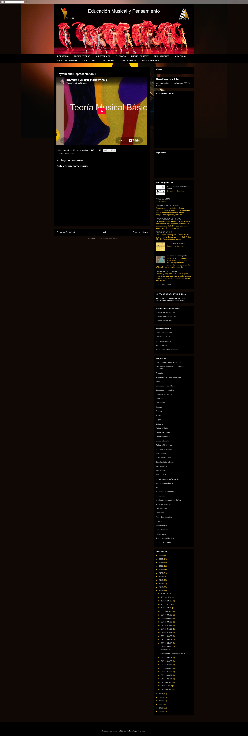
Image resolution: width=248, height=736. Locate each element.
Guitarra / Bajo (162, 428)
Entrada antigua (140, 232)
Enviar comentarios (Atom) (108, 239)
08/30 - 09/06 (166, 615)
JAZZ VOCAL (161, 475)
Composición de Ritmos (165, 386)
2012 (161, 701)
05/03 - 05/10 (166, 646)
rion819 (120, 731)
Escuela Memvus (163, 337)
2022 (161, 566)
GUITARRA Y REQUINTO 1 (167, 271)
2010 (161, 708)
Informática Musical (164, 449)
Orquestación (161, 509)
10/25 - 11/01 (166, 597)
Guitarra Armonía (163, 437)
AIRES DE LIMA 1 (163, 199)
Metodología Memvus (165, 492)
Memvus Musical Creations (167, 350)
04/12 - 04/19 (166, 665)
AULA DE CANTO (89, 61)
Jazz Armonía (161, 466)
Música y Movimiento (164, 504)
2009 (161, 711)
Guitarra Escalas (162, 441)
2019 (161, 577)
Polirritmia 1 (165, 650)
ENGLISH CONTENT (140, 56)
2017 (161, 584)
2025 (161, 555)
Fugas (158, 420)
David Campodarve (164, 332)
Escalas (159, 407)
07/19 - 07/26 (166, 625)
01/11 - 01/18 (166, 686)
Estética (159, 411)
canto (158, 382)
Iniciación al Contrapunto (177, 256)
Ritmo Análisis (161, 525)
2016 (161, 587)
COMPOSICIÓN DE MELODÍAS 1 (169, 206)
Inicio (104, 232)
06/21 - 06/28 (166, 636)
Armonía (159, 373)
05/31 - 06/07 (166, 640)
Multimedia (160, 496)
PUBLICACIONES (161, 56)
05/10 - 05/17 (166, 643)
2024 (161, 559)
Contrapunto (161, 398)
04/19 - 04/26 (166, 661)
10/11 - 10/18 (166, 604)
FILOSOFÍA (121, 56)
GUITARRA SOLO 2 (164, 232)
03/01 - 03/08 (166, 672)
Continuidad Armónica (176, 243)
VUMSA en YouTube (164, 321)
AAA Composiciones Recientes (168, 362)
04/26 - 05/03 (166, 658)
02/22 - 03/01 (166, 675)
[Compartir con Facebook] (112, 150)
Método (159, 487)
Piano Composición (164, 517)
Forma (158, 415)
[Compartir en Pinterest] (114, 150)
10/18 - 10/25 (166, 601)
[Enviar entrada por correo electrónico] (100, 150)
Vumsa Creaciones (163, 542)
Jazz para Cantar (164, 284)
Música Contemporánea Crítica (168, 500)
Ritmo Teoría (69, 154)
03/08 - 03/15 (166, 668)
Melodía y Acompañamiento (167, 479)
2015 (161, 591)
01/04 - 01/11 (166, 689)
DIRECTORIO (63, 56)
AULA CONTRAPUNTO (67, 61)
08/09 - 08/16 (166, 618)
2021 (161, 569)
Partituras (160, 513)
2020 (161, 573)
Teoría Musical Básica (165, 538)
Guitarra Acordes (163, 432)
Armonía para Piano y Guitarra (168, 377)
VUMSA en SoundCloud (165, 312)
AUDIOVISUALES (103, 56)
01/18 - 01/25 (166, 682)
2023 (161, 562)
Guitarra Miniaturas (164, 445)
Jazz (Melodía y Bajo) (165, 462)
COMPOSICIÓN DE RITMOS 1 (170, 219)
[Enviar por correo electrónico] (104, 150)
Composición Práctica (165, 390)
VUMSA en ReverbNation (166, 316)
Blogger (142, 731)
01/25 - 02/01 (166, 679)
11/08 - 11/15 (166, 594)
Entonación (160, 403)
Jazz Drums (161, 470)
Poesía (159, 521)
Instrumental (161, 453)
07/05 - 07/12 (166, 632)
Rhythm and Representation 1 (172, 653)
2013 (161, 697)
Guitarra (159, 424)
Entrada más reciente (66, 232)
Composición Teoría (164, 394)
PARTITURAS (108, 61)
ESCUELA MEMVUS (128, 61)
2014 (161, 694)
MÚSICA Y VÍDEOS (82, 56)
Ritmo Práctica (162, 530)
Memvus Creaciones (164, 483)
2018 (161, 580)
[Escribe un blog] (107, 150)
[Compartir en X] (109, 150)
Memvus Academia (163, 341)
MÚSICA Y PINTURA (150, 61)
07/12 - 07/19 (166, 629)
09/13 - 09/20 (166, 611)
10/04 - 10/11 (166, 608)
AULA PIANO (180, 56)
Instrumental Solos (163, 458)
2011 (161, 704)
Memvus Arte (161, 345)
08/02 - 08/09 (166, 622)
